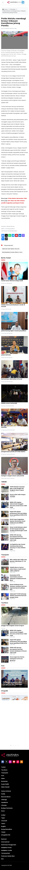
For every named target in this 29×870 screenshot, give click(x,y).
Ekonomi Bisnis (5, 797)
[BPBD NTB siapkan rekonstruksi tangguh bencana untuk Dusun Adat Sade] (5, 504)
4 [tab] (17, 689)
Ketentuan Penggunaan (8, 844)
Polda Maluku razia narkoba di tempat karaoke (13, 426)
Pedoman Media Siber (8, 856)
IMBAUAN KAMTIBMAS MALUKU (10, 248)
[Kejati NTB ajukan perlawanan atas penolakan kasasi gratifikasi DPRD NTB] (5, 514)
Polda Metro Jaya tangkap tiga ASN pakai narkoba (12, 354)
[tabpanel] (14, 679)
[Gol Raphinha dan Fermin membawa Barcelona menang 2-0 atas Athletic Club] (5, 546)
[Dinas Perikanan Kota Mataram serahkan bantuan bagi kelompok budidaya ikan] (5, 587)
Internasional (5, 842)
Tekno (3, 823)
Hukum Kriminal (6, 791)
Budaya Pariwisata (6, 808)
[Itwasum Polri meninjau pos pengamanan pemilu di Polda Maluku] (14, 441)
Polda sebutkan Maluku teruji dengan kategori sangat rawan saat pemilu (13, 474)
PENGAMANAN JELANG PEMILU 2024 (12, 252)
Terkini (3, 767)
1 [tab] (9, 689)
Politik (3, 794)
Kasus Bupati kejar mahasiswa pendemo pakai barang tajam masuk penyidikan (14, 329)
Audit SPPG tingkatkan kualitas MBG (12, 740)
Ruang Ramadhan (6, 829)
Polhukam (13, 9)
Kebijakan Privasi (6, 847)
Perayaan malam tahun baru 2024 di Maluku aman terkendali (13, 402)
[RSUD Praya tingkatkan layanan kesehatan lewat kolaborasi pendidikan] (5, 521)
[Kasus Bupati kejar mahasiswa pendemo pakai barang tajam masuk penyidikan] (14, 321)
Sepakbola (4, 802)
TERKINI (4, 482)
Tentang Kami (5, 853)
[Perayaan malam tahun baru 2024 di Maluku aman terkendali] (14, 393)
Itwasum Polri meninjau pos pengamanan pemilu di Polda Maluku (13, 450)
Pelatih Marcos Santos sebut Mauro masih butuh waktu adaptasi (18, 569)
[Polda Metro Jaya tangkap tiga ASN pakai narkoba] (14, 345)
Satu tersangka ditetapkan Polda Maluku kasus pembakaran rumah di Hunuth (13, 304)
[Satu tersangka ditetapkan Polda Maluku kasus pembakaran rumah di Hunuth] (14, 295)
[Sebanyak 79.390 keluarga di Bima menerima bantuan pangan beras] (5, 596)
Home (6, 9)
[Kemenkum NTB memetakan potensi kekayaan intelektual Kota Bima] (5, 577)
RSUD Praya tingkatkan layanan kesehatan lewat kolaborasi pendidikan (17, 521)
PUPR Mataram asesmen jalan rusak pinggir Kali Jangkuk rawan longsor (17, 488)
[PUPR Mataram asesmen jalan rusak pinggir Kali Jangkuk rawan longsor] (5, 489)
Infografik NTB (5, 835)
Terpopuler (5, 555)
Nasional (3, 839)
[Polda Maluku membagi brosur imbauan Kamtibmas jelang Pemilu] (14, 615)
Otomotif (4, 820)
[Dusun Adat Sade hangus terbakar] (5, 497)
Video (3, 778)
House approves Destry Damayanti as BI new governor (17, 658)
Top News (4, 603)
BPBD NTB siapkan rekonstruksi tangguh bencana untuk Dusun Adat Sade (18, 633)
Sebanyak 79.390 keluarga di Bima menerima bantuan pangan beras (18, 595)
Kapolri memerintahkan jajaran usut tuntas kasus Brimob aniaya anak (13, 279)
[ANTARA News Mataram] (16, 2)
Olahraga (4, 799)
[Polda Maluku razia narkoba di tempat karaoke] (14, 417)
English (3, 826)
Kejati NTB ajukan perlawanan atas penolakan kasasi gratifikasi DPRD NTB (18, 513)
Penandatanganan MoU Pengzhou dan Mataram (12, 683)
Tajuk (3, 818)
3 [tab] (14, 689)
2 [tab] (12, 689)
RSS (2, 859)
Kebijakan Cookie (6, 850)
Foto (2, 666)
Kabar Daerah (5, 787)
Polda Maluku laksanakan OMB (17, 198)
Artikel (3, 815)
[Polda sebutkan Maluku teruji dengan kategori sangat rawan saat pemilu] (14, 466)
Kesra (3, 811)
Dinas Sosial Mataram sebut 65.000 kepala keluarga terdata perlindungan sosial (18, 528)
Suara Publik (5, 784)
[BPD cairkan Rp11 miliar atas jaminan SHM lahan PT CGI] (5, 562)
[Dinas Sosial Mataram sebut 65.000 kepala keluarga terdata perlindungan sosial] (5, 529)
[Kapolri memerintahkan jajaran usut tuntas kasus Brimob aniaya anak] (14, 270)
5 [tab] (19, 689)
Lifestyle (4, 805)
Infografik (4, 691)
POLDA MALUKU (8, 245)
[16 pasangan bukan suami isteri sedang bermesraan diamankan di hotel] (14, 369)
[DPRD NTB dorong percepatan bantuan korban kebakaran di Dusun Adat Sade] (5, 537)
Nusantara (4, 781)
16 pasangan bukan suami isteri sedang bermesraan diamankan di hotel (14, 378)
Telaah (3, 832)
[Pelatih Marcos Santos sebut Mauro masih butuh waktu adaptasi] (5, 570)
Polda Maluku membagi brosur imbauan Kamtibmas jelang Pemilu (14, 11)
